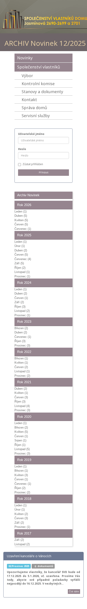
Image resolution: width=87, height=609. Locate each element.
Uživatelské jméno (31, 134)
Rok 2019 (24, 460)
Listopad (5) (22, 449)
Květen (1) (21, 362)
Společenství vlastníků (38, 67)
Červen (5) (21, 224)
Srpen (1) (20, 440)
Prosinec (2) (22, 375)
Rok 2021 (24, 382)
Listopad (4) (22, 406)
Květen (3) (21, 475)
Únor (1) (19, 246)
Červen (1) (21, 298)
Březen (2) (21, 328)
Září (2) (19, 302)
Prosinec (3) (22, 345)
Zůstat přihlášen (33, 164)
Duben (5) (20, 215)
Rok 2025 (24, 235)
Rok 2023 (24, 321)
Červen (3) (21, 397)
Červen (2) (21, 367)
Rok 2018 (24, 499)
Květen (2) (21, 514)
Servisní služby (36, 115)
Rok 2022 (24, 352)
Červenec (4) (22, 259)
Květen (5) (21, 220)
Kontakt (29, 99)
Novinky (25, 57)
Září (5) (19, 263)
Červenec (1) (22, 228)
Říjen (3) (19, 306)
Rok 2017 (24, 533)
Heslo (22, 149)
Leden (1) (20, 211)
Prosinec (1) (22, 276)
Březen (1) (21, 358)
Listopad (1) (22, 272)
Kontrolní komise (38, 83)
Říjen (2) (19, 267)
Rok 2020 (24, 417)
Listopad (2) (22, 311)
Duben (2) (20, 250)
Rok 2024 (24, 282)
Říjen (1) (19, 445)
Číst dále (74, 591)
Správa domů (34, 107)
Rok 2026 (24, 205)
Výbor (27, 75)
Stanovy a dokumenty (42, 91)
